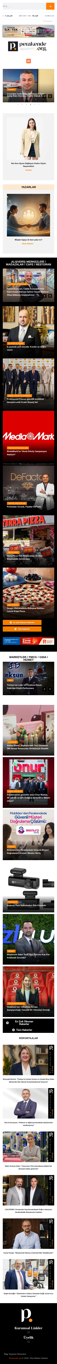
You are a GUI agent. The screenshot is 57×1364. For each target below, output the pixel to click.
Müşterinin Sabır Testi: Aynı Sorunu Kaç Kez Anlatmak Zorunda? (28, 956)
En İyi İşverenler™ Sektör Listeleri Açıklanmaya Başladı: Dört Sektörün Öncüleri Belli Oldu (28, 166)
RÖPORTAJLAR (28, 1038)
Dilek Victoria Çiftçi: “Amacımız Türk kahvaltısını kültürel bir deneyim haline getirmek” (28, 1167)
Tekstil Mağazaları (16, 503)
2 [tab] (22, 104)
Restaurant (13, 552)
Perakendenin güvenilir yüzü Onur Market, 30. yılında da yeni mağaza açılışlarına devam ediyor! (28, 798)
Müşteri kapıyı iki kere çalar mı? (28, 240)
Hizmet (11, 951)
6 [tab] (38, 104)
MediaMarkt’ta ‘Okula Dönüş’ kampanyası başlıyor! (27, 453)
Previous (44, 96)
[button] (28, 61)
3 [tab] (26, 104)
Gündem (28, 173)
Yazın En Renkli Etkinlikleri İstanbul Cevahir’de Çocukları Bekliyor (23, 293)
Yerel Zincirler (15, 680)
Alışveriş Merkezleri (16, 287)
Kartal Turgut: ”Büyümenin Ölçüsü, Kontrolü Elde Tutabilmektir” (29, 1253)
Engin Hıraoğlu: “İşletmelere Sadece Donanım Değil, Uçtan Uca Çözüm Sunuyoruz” (28, 1295)
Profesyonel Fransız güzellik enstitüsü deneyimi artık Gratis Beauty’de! (25, 400)
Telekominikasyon (16, 1003)
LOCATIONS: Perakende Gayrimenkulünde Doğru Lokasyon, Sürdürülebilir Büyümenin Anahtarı (28, 1211)
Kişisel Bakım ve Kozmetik (19, 395)
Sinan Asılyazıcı (27, 244)
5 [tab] (34, 104)
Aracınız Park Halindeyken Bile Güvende (26, 905)
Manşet (11, 87)
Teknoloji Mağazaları (18, 448)
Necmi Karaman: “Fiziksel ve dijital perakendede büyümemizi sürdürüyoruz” (28, 1124)
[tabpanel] (28, 85)
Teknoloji (12, 902)
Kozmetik (12, 742)
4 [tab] (30, 104)
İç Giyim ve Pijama (15, 343)
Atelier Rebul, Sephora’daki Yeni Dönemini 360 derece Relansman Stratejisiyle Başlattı (27, 747)
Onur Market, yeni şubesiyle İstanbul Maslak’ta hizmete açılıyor (24, 686)
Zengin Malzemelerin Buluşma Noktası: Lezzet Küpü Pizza (26, 609)
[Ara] (50, 6)
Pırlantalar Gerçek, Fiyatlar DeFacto (24, 507)
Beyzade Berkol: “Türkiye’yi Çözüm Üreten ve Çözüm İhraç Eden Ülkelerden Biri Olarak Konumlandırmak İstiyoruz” (28, 1080)
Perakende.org (15, 1358)
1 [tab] (18, 104)
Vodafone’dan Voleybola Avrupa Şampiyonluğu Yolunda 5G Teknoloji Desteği (28, 1008)
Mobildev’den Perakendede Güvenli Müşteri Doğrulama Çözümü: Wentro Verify (28, 851)
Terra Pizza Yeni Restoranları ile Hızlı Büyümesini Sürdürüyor (24, 557)
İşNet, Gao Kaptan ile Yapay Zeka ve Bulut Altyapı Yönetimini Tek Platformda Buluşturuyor (27, 94)
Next (50, 96)
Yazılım (11, 846)
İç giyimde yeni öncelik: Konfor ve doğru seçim (26, 348)
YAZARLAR (28, 187)
